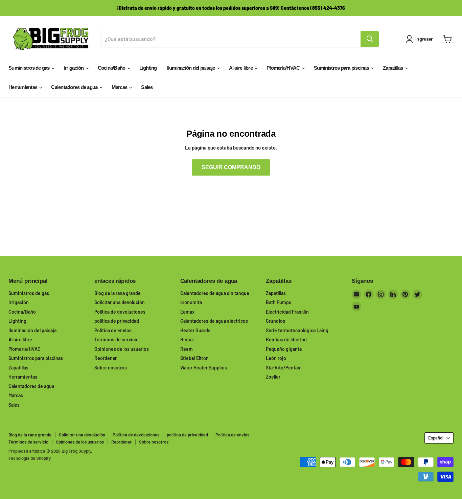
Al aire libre (241, 68)
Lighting (148, 68)
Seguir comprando (231, 167)
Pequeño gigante (284, 349)
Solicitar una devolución (119, 302)
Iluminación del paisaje (191, 68)
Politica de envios (113, 330)
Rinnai (187, 339)
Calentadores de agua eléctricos (214, 321)
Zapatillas (393, 68)
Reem (186, 349)
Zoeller (273, 377)
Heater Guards (195, 330)
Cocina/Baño (112, 68)
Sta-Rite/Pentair (283, 367)
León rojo (276, 358)
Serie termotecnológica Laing (297, 330)
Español (435, 437)
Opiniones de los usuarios (121, 349)
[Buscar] (370, 39)
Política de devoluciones (119, 312)
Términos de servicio (116, 339)
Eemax (187, 312)
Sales (147, 87)
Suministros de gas (29, 68)
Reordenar (105, 358)
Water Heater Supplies (203, 367)
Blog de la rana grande (117, 293)
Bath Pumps (278, 302)
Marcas (120, 87)
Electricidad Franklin (287, 312)
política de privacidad (116, 321)
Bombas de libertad (286, 339)
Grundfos (275, 321)
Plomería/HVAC (284, 68)
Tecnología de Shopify (29, 458)
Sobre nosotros (110, 367)
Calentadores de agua (74, 87)
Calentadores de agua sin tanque (214, 293)
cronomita (191, 302)
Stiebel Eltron (194, 358)
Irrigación (74, 68)
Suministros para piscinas (342, 68)
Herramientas (23, 87)
